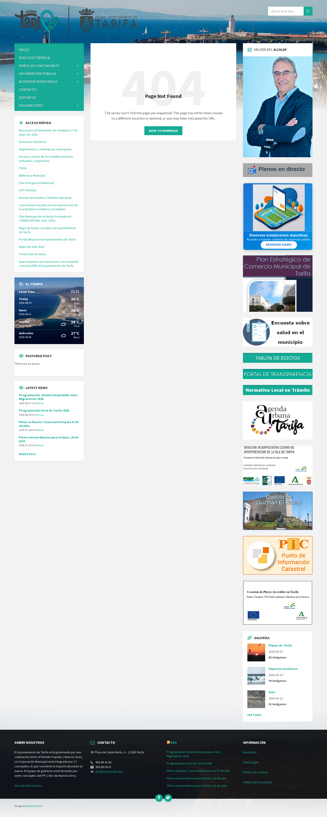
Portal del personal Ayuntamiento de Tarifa (47, 239)
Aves (271, 692)
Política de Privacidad (257, 782)
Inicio (24, 49)
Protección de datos (32, 254)
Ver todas (254, 715)
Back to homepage (163, 131)
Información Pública (37, 73)
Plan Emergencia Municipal (36, 183)
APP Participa (27, 190)
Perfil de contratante (39, 65)
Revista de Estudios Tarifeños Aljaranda (45, 198)
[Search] (308, 11)
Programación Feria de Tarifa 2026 (44, 410)
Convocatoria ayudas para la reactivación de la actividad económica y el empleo (48, 207)
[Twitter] (168, 798)
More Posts (27, 454)
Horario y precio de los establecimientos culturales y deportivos (46, 159)
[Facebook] (159, 798)
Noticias (39, 403)
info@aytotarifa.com (109, 772)
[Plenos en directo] (277, 176)
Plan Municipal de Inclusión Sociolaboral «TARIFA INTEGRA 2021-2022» (45, 218)
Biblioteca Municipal (32, 175)
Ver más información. (28, 786)
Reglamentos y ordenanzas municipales (45, 149)
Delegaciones (31, 105)
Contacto (27, 89)
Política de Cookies (255, 772)
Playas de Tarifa (280, 645)
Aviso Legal (250, 762)
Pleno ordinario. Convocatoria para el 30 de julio (48, 424)
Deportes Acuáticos (283, 669)
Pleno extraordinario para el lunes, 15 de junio (197, 786)
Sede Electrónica (34, 57)
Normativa (249, 752)
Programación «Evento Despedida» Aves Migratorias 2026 (48, 397)
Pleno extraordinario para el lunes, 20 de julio (49, 439)
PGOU (23, 168)
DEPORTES (27, 97)
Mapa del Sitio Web (31, 247)
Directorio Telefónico (33, 142)
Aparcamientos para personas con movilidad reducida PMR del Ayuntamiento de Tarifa (48, 264)
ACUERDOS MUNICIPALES (38, 81)
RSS (174, 742)
